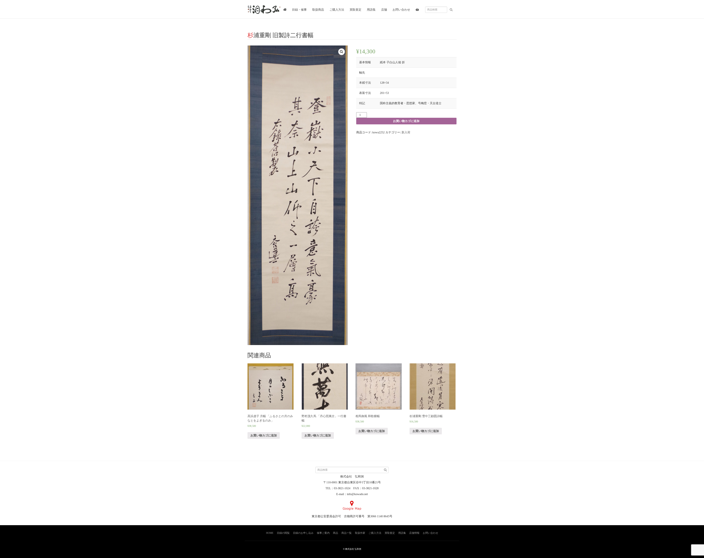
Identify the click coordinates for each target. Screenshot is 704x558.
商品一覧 (346, 533)
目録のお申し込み (303, 533)
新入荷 (406, 132)
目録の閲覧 (283, 533)
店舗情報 (414, 533)
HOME (270, 533)
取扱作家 (360, 533)
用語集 (402, 533)
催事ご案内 (323, 533)
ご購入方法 (374, 533)
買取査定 (390, 533)
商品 (335, 533)
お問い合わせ (430, 533)
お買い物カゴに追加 (406, 121)
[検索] (451, 10)
